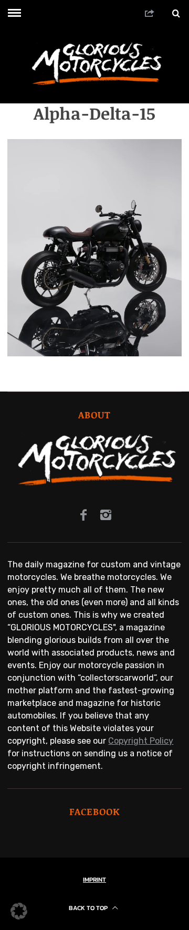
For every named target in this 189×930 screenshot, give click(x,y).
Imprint (94, 879)
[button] (19, 911)
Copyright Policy (140, 741)
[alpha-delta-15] (94, 353)
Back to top (89, 908)
